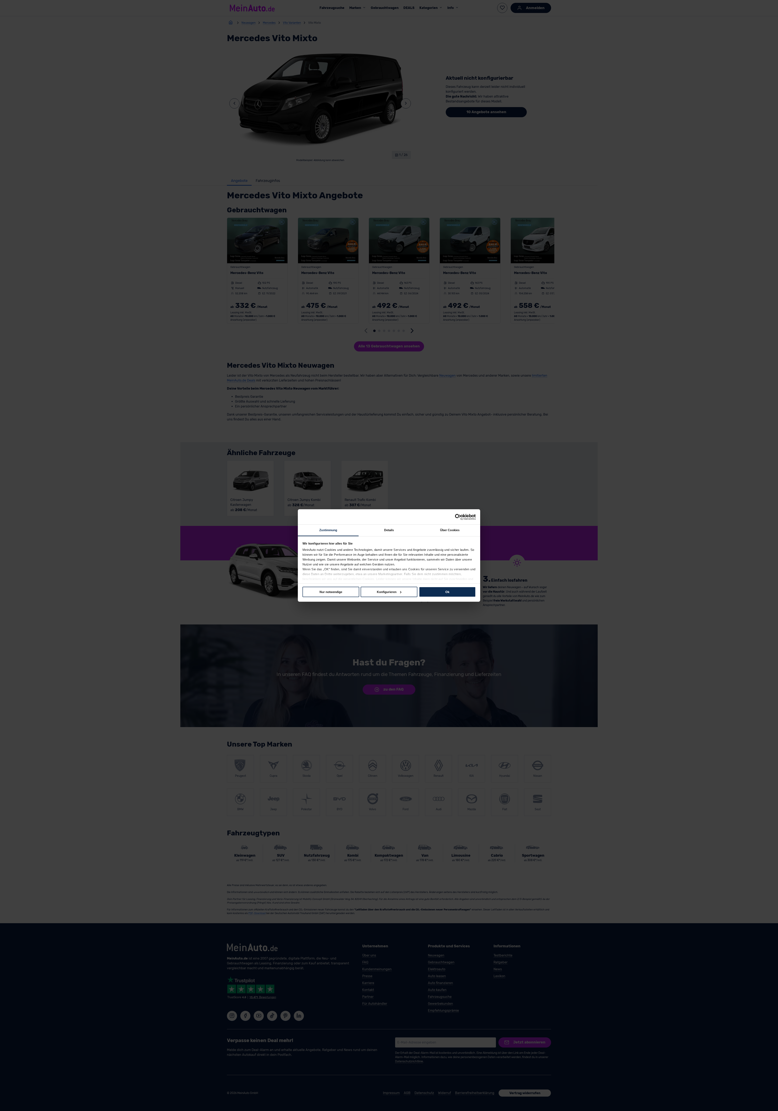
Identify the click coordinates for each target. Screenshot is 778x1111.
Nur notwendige (331, 591)
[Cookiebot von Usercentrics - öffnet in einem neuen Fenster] (458, 517)
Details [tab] (389, 530)
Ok (447, 591)
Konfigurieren (386, 591)
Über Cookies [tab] (450, 530)
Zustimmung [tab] (328, 530)
